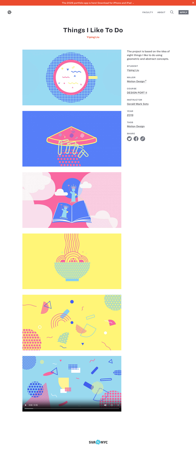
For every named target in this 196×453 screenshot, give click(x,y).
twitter (129, 138)
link (142, 138)
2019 (130, 115)
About (161, 12)
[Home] (9, 13)
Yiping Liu (93, 37)
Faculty (147, 12)
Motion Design (136, 81)
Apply (183, 12)
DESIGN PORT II (137, 92)
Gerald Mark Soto (138, 104)
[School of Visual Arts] (97, 442)
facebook (136, 138)
